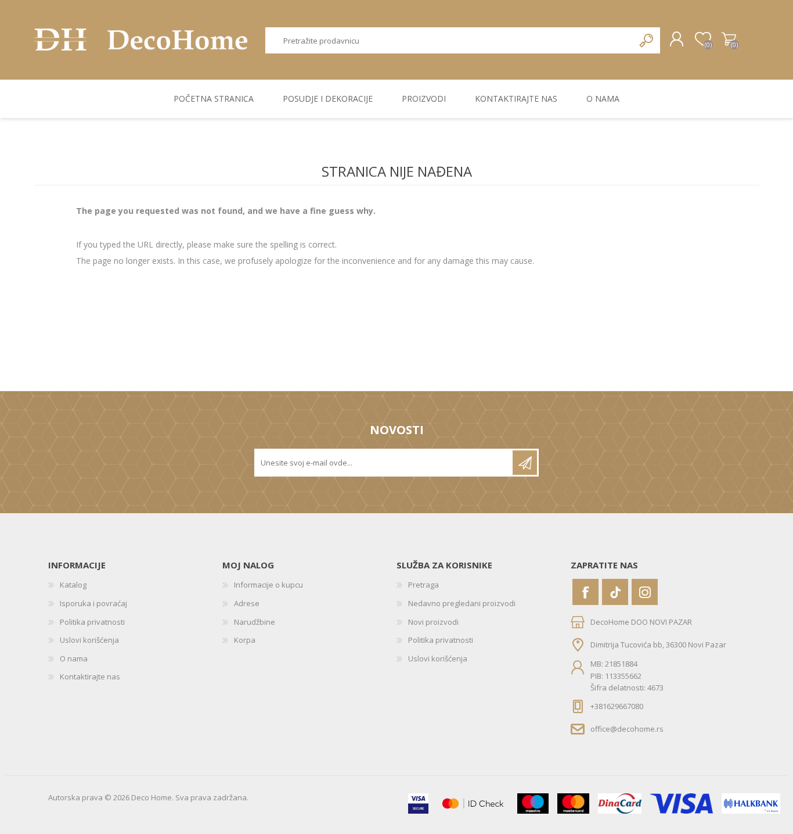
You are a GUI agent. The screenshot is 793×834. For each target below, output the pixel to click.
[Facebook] (585, 592)
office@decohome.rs (627, 728)
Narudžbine (254, 622)
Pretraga (647, 40)
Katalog (73, 584)
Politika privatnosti (92, 622)
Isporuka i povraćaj (93, 603)
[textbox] (450, 40)
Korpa (729, 39)
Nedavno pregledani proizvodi (462, 603)
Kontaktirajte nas (90, 676)
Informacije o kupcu (268, 584)
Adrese (246, 603)
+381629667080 (616, 706)
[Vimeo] (615, 592)
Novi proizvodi (433, 622)
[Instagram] (645, 592)
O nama (74, 658)
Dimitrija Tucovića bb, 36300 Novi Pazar (658, 644)
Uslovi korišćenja (89, 640)
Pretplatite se (525, 462)
